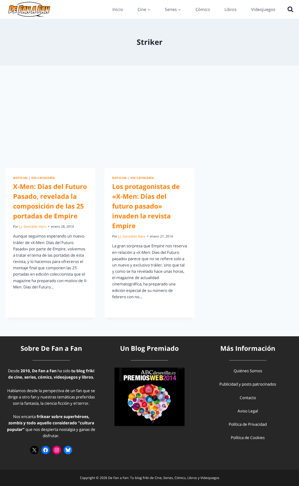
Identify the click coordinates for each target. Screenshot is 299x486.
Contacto (248, 397)
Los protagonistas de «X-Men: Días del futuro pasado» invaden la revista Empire (146, 206)
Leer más (24, 297)
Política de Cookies (248, 437)
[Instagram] (57, 450)
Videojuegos (263, 9)
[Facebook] (45, 450)
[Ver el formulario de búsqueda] (289, 9)
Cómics (203, 9)
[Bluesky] (68, 450)
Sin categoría (43, 178)
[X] (34, 450)
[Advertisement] (149, 116)
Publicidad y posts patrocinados (247, 384)
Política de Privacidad (248, 424)
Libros (230, 9)
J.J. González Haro (32, 226)
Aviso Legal (248, 411)
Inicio (117, 9)
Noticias (20, 178)
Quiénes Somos (248, 370)
